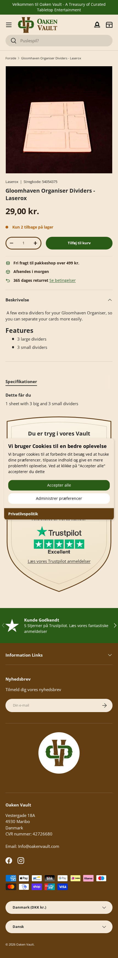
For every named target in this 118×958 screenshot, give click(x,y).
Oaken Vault (25, 944)
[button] (109, 25)
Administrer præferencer (59, 498)
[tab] (21, 381)
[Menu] (9, 25)
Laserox (11, 181)
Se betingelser (62, 280)
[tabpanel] (59, 399)
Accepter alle (59, 485)
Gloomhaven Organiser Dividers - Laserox (51, 58)
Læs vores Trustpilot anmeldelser (59, 561)
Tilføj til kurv (79, 242)
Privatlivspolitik (23, 513)
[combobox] (59, 40)
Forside (10, 58)
